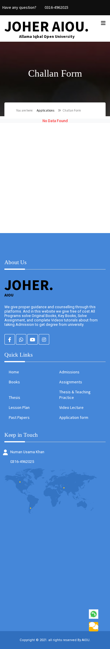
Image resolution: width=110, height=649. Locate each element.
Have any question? (19, 7)
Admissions (69, 372)
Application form (73, 417)
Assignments (70, 382)
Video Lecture (71, 407)
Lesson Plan (19, 407)
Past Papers (19, 417)
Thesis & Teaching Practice (75, 394)
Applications (45, 110)
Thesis (14, 397)
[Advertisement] (55, 178)
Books (14, 382)
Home (14, 372)
